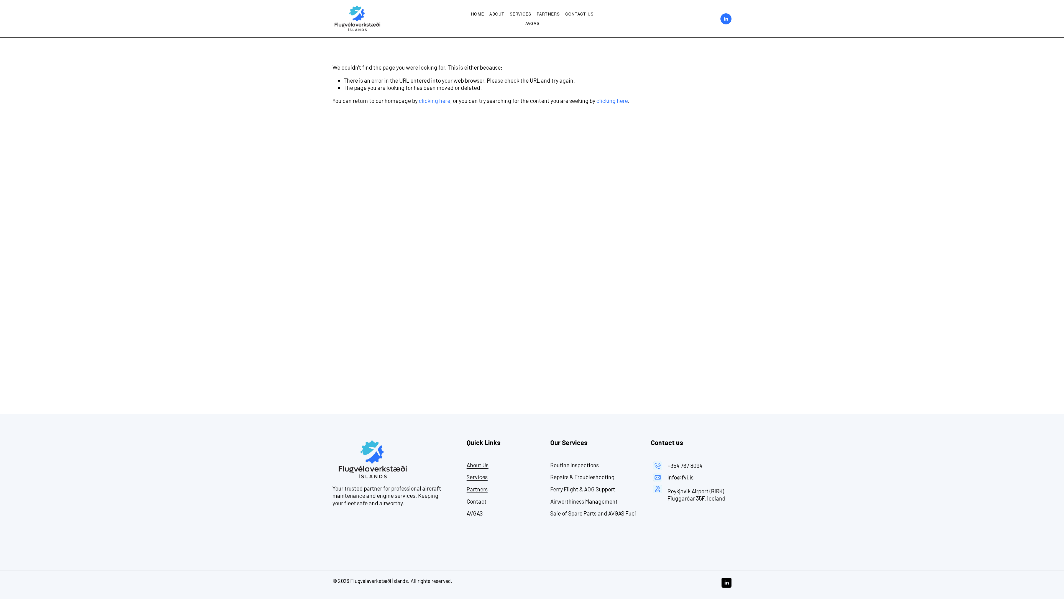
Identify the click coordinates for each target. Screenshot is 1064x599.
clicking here (434, 100)
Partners (548, 14)
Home (477, 14)
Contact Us (579, 14)
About (496, 14)
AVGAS (532, 23)
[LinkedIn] (726, 18)
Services (520, 14)
